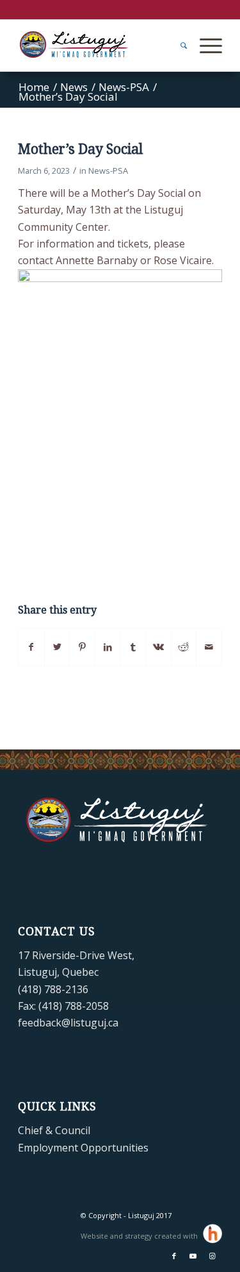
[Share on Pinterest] (82, 647)
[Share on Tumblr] (133, 647)
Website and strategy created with (140, 1236)
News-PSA (108, 170)
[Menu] (204, 45)
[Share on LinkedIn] (107, 647)
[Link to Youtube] (193, 1256)
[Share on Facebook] (31, 647)
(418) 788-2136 (53, 989)
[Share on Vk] (158, 647)
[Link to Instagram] (212, 1256)
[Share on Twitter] (57, 647)
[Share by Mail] (208, 647)
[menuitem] (177, 45)
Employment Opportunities (83, 1148)
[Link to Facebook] (174, 1256)
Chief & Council (54, 1130)
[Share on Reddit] (184, 647)
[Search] (177, 45)
